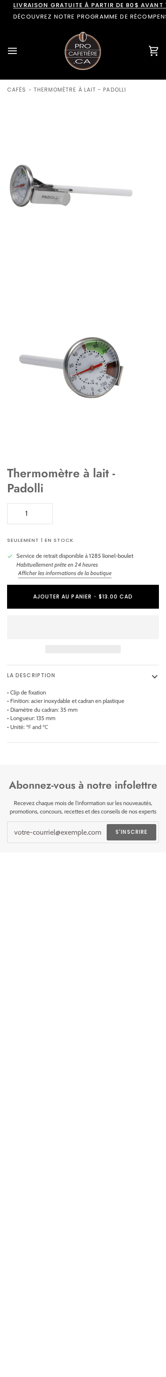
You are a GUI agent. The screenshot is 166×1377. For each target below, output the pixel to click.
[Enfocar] (16, 260)
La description (31, 675)
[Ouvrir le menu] (20, 51)
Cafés (16, 89)
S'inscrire (131, 832)
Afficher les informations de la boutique (65, 572)
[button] (83, 627)
